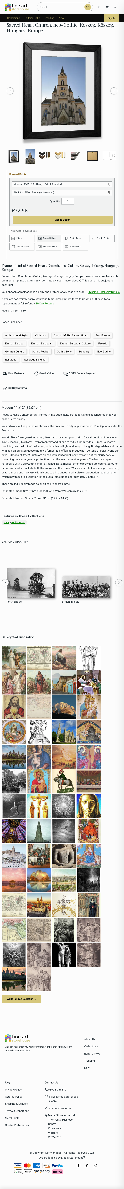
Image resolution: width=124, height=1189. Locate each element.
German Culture (14, 351)
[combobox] (61, 7)
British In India (70, 601)
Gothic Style (64, 351)
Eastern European (41, 343)
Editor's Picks (32, 18)
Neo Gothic (104, 351)
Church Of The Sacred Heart (71, 335)
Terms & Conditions (17, 1111)
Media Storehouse (72, 1157)
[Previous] (10, 90)
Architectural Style (16, 335)
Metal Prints (12, 1118)
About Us (89, 1039)
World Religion (18, 522)
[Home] (20, 7)
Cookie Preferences (17, 1125)
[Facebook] (78, 1167)
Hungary (84, 351)
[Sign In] (115, 7)
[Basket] (107, 7)
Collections (13, 18)
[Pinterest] (86, 1167)
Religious (10, 359)
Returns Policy (13, 1096)
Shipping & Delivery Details (104, 292)
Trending (49, 18)
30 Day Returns (45, 303)
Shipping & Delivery (16, 1103)
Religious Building (35, 359)
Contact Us (51, 1082)
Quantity (55, 201)
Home (6, 522)
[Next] (113, 90)
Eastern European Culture (75, 343)
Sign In (111, 18)
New (61, 18)
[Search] (87, 7)
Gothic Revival (40, 351)
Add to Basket (62, 219)
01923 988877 (57, 1089)
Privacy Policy (13, 1089)
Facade (102, 343)
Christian (40, 335)
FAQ (7, 1082)
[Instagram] (95, 1167)
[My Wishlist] (99, 7)
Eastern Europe (14, 343)
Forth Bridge (14, 601)
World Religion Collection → (21, 999)
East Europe (102, 335)
